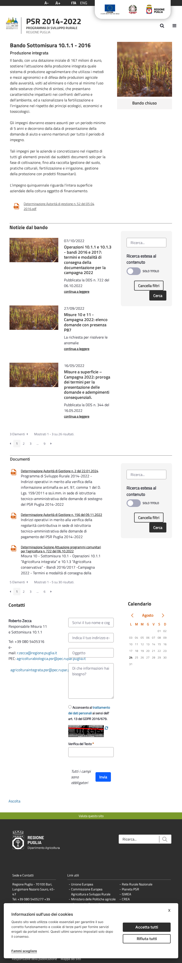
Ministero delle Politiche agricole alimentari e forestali (93, 901)
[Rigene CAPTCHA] (106, 728)
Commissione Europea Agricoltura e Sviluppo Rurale (90, 892)
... (37, 443)
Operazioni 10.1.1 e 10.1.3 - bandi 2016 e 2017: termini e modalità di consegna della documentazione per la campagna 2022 (87, 260)
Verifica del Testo (80, 743)
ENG (83, 3)
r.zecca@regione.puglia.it (37, 653)
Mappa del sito (71, 958)
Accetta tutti (146, 927)
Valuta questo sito (91, 815)
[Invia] (164, 839)
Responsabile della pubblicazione (34, 958)
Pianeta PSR (130, 889)
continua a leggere (76, 291)
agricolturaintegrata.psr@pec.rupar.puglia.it (45, 670)
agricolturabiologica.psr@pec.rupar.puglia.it (51, 658)
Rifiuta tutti (147, 938)
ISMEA (126, 894)
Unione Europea (82, 884)
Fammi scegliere (24, 951)
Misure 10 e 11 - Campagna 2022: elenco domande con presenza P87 (86, 322)
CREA (126, 899)
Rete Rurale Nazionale (137, 884)
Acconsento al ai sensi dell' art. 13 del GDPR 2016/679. (89, 713)
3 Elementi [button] (18, 433)
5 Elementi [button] (18, 582)
